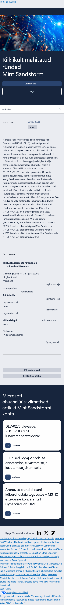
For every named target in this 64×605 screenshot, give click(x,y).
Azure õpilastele (19, 560)
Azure (31, 563)
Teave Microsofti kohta (27, 581)
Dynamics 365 (41, 563)
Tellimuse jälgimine (20, 545)
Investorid (5, 585)
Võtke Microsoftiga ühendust (39, 596)
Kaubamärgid (41, 599)
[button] (32, 91)
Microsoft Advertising (10, 567)
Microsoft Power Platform (24, 578)
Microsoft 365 (55, 563)
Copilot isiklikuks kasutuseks (40, 538)
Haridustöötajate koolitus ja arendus (17, 556)
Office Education (49, 552)
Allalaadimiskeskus (49, 542)
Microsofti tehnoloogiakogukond (31, 574)
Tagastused (5, 545)
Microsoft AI (6, 563)
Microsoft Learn (32, 570)
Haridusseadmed (39, 549)
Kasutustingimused (25, 599)
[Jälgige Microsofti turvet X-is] (46, 533)
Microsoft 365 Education (29, 552)
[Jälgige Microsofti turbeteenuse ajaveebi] (53, 533)
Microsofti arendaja (15, 570)
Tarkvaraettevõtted (46, 578)
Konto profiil (34, 542)
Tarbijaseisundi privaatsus (12, 596)
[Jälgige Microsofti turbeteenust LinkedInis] (39, 533)
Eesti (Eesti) (5, 588)
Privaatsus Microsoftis (49, 581)
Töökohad (11, 581)
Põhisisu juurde (8, 1)
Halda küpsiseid (7, 599)
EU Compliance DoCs (16, 603)
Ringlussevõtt (36, 545)
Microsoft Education (20, 549)
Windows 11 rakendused (16, 542)
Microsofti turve (19, 563)
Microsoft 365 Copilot (31, 567)
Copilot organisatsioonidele (13, 538)
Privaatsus (58, 596)
